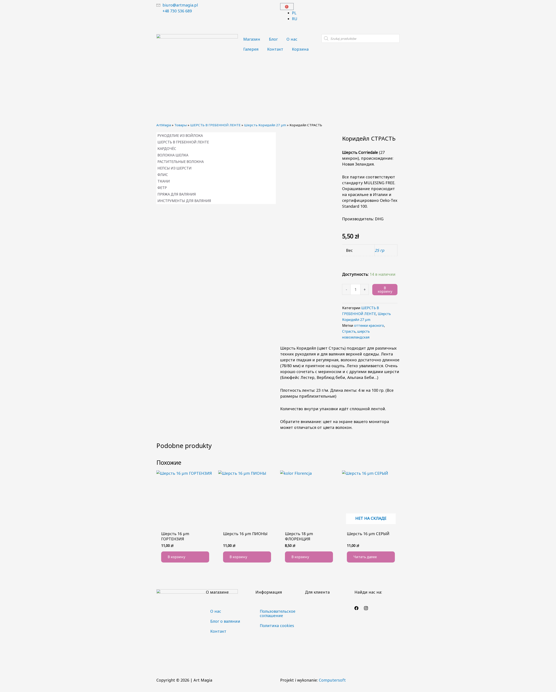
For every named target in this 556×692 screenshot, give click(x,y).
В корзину (385, 289)
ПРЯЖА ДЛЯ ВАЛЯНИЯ (176, 194)
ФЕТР (162, 187)
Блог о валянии (225, 621)
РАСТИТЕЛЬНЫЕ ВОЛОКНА (180, 161)
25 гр (379, 250)
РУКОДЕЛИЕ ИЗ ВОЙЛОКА (180, 135)
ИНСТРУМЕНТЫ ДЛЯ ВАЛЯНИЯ (184, 200)
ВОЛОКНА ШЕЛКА (172, 155)
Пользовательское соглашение (277, 613)
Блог (273, 39)
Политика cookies (277, 625)
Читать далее (365, 556)
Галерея (250, 49)
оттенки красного (369, 325)
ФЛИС (162, 174)
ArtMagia (163, 125)
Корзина (300, 49)
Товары (180, 125)
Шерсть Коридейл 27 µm (265, 125)
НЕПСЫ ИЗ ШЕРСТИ (174, 168)
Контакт (275, 49)
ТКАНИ (163, 181)
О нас (291, 39)
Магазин (251, 39)
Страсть (349, 331)
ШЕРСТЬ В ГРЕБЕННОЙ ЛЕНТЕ (215, 125)
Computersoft (332, 680)
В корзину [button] (176, 556)
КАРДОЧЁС (166, 148)
